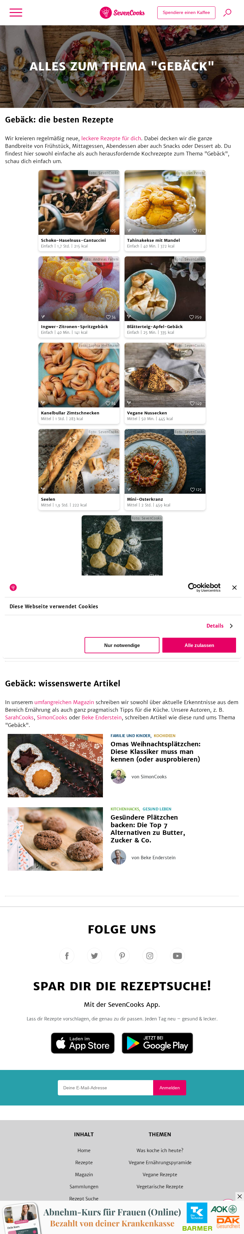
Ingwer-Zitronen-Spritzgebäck (74, 326)
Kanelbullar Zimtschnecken (70, 413)
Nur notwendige (122, 645)
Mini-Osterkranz (145, 499)
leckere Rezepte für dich (111, 138)
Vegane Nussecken (147, 413)
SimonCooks (52, 717)
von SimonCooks (149, 777)
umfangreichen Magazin (64, 702)
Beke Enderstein (102, 717)
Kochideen (164, 736)
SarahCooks (19, 717)
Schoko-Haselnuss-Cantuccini (73, 240)
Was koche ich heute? (160, 1150)
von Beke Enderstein (154, 858)
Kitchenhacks (125, 809)
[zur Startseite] (122, 12)
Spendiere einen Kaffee (186, 12)
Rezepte (84, 1162)
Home (84, 1150)
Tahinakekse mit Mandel (153, 240)
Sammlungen (84, 1187)
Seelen (48, 499)
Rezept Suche (83, 1199)
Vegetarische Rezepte (160, 1187)
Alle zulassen (199, 645)
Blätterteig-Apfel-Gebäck (155, 326)
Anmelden (169, 1087)
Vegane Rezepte (160, 1175)
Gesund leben (157, 809)
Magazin (84, 1175)
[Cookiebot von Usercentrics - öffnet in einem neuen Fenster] (192, 587)
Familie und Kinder (130, 736)
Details (215, 626)
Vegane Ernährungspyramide (160, 1162)
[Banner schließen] (234, 587)
